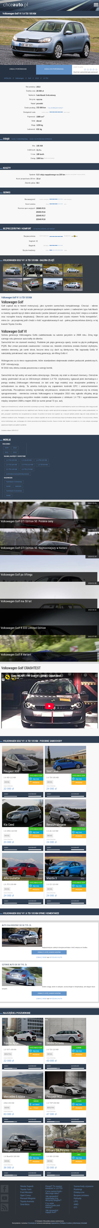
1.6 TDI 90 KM (43, 465)
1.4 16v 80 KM (27, 460)
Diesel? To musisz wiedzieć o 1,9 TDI (53, 1187)
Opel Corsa (25, 1195)
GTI (75, 1207)
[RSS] (4, 1211)
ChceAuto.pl (32, 1223)
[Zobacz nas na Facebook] (4, 1192)
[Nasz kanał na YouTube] (4, 1202)
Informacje (76, 1223)
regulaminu (55, 1223)
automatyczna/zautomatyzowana (17, 474)
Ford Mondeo (26, 1192)
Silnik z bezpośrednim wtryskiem (41, 139)
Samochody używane (83, 1186)
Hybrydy (77, 1198)
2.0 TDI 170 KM (27, 469)
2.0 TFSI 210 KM (27, 465)
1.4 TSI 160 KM (11, 465)
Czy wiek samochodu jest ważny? (52, 1205)
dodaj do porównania (54, 69)
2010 (15, 448)
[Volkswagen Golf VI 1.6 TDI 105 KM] (13, 276)
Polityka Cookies (66, 1223)
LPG (76, 1201)
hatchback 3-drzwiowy (14, 482)
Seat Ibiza (24, 1204)
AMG (76, 1204)
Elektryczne (79, 1192)
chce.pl (15, 3)
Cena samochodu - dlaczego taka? (54, 1192)
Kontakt (84, 1223)
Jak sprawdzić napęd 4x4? (51, 1211)
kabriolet (18, 486)
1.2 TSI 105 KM (11, 460)
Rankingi (78, 1189)
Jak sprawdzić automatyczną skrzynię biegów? (53, 1198)
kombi (8, 486)
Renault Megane (27, 1198)
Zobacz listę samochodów (49, 952)
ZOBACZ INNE (41, 957)
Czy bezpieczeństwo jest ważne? (44, 229)
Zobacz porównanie (18, 69)
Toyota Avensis (27, 1201)
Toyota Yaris (25, 1189)
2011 (6, 452)
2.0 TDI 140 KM (11, 469)
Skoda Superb (26, 1186)
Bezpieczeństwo (81, 1195)
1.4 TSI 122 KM (41, 460)
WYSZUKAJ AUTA (56, 957)
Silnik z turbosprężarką (19, 139)
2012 (15, 452)
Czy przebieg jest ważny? (55, 108)
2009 (7, 448)
